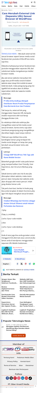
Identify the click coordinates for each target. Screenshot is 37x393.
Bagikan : (6, 264)
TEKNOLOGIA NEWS (9, 54)
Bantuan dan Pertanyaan (18, 369)
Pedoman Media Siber (25, 357)
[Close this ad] (35, 386)
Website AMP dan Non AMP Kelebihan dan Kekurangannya (27, 281)
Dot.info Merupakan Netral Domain (27, 295)
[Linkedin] (22, 378)
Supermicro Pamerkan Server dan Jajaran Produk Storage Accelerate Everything (9, 304)
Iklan (21, 365)
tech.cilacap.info (24, 22)
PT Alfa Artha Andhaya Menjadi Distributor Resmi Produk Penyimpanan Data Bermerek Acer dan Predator (19, 103)
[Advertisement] (18, 390)
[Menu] (3, 2)
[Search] (34, 2)
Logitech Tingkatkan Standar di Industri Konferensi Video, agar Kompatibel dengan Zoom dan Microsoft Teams (27, 312)
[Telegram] (29, 263)
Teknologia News (10, 2)
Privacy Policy (12, 361)
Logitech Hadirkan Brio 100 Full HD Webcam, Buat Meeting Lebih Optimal (9, 312)
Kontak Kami (25, 361)
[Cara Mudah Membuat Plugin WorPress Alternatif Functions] (7, 250)
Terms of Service (10, 365)
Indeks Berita (17, 336)
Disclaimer (30, 365)
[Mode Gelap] (32, 2)
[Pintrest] (25, 263)
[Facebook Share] (17, 263)
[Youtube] (26, 378)
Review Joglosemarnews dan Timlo (8, 289)
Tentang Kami (9, 357)
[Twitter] (21, 263)
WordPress (21, 259)
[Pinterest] (15, 378)
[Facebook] (7, 378)
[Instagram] (18, 378)
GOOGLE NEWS (29, 270)
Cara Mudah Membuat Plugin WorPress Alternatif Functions (22, 251)
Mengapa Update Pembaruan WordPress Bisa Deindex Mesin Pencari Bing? (17, 328)
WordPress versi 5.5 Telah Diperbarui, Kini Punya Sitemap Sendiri (27, 289)
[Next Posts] (33, 250)
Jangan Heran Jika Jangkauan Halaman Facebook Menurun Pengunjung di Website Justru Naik (9, 281)
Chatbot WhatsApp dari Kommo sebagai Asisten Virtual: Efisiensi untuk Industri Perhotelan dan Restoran (19, 203)
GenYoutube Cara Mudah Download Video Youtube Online (8, 296)
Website (8, 259)
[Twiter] (11, 378)
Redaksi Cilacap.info (12, 22)
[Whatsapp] (33, 263)
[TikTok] (30, 378)
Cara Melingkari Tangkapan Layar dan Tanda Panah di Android (27, 304)
